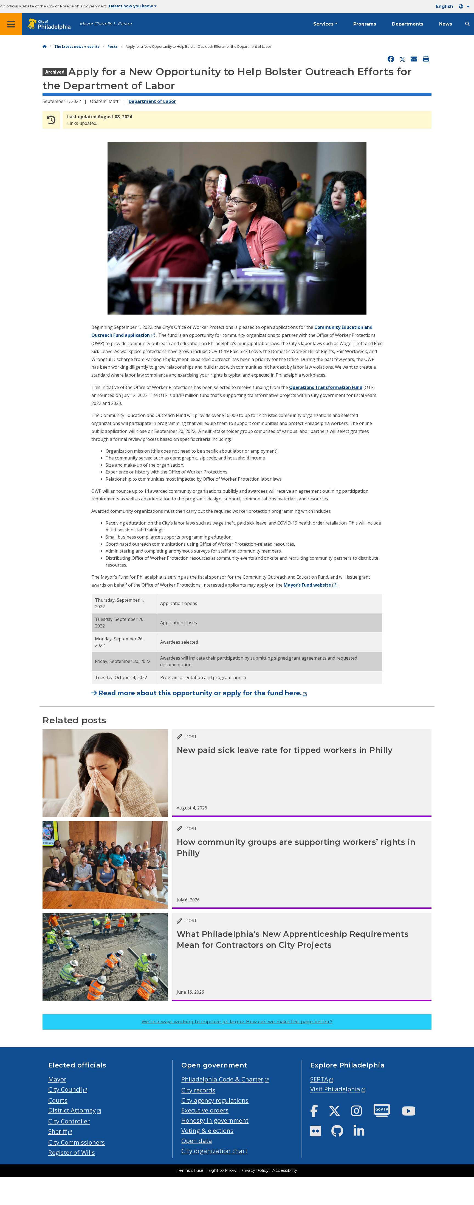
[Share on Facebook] (390, 59)
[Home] (44, 46)
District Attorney (72, 1110)
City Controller (69, 1121)
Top (459, 1142)
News (445, 24)
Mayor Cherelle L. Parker (106, 23)
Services (323, 24)
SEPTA (319, 1079)
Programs (364, 24)
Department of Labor (152, 101)
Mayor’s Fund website (307, 585)
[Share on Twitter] (402, 59)
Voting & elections (207, 1130)
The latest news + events (77, 46)
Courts (57, 1100)
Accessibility (284, 1170)
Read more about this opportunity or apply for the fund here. (199, 693)
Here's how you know (131, 6)
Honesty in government (215, 1120)
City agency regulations (215, 1100)
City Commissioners (76, 1142)
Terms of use (190, 1170)
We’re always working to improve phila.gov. (237, 1021)
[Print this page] (426, 59)
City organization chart (214, 1151)
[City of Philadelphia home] (50, 24)
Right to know (221, 1170)
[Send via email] (413, 59)
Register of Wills (71, 1152)
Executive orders (204, 1110)
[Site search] (467, 24)
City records (198, 1090)
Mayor (57, 1079)
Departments (407, 24)
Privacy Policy (254, 1170)
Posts (113, 46)
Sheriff (57, 1131)
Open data (196, 1140)
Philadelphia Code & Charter (222, 1079)
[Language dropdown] (465, 6)
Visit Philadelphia (335, 1089)
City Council (65, 1089)
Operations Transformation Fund (325, 387)
